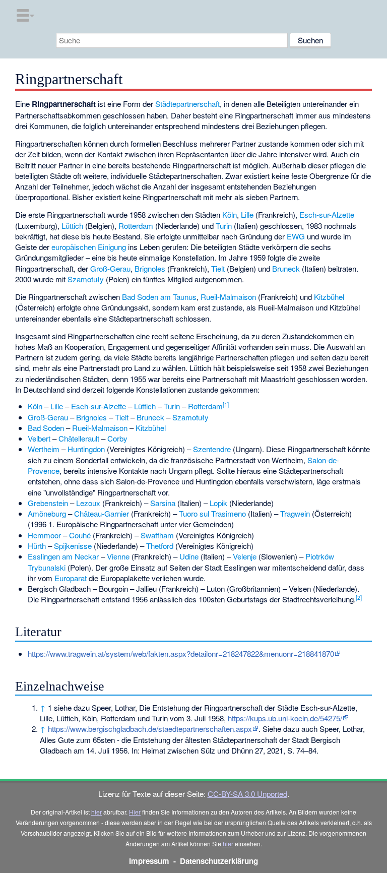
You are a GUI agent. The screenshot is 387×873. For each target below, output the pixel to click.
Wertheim (43, 449)
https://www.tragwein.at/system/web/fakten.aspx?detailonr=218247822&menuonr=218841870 (181, 653)
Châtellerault (78, 438)
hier (96, 811)
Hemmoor (44, 535)
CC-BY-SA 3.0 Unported (247, 793)
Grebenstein (48, 502)
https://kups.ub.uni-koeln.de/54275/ (285, 718)
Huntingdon (86, 449)
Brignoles (150, 268)
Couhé (80, 535)
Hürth (37, 545)
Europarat (70, 578)
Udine (189, 556)
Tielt (218, 268)
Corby (117, 438)
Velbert (39, 438)
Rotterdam (135, 225)
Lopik (218, 502)
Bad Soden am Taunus (159, 296)
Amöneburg (47, 513)
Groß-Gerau (110, 268)
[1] (226, 404)
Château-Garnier (101, 513)
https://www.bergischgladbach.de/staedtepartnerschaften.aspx (150, 728)
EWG (296, 236)
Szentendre (212, 449)
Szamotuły (86, 279)
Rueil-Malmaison (228, 296)
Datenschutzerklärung (219, 860)
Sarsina (162, 502)
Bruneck (286, 268)
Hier (135, 811)
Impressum (149, 860)
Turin (224, 225)
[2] (359, 597)
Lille (247, 214)
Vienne (118, 556)
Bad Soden (46, 427)
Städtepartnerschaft (187, 103)
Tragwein (295, 513)
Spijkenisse (73, 545)
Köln (229, 214)
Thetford (159, 545)
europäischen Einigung (88, 246)
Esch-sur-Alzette (326, 214)
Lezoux (88, 502)
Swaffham (157, 535)
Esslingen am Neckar (63, 556)
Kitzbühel (329, 296)
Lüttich (72, 225)
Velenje (244, 556)
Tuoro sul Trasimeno (212, 513)
